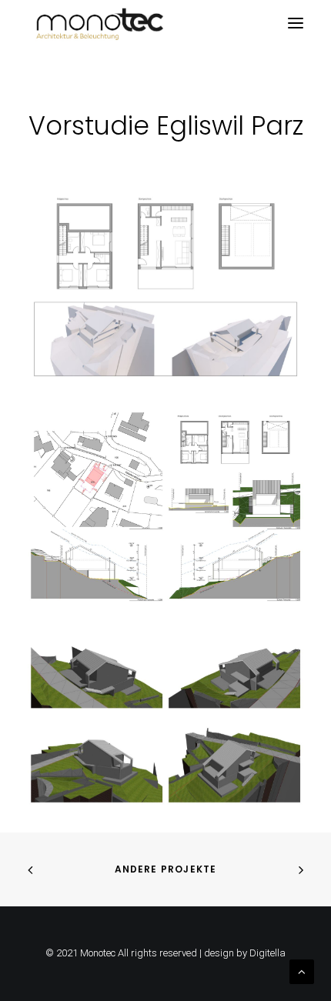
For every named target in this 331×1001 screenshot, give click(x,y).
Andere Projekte (166, 869)
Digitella (267, 953)
